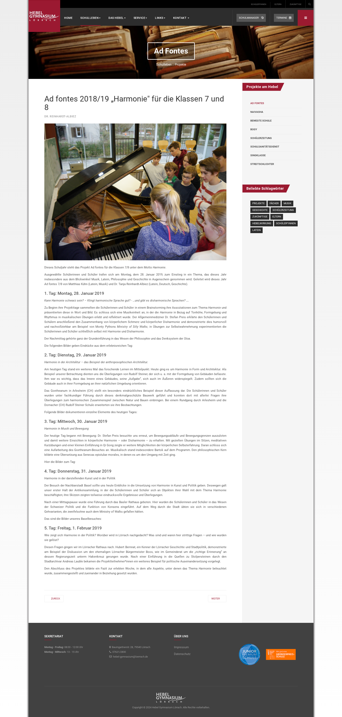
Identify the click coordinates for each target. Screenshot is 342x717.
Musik (287, 203)
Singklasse (258, 155)
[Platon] (44, 16)
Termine (281, 17)
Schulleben (89, 17)
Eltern (278, 4)
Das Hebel (116, 17)
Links (159, 17)
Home (68, 17)
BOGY (253, 129)
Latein (256, 230)
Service (139, 17)
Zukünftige (295, 4)
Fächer (274, 203)
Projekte (258, 203)
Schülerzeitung (261, 138)
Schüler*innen (258, 4)
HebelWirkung (261, 223)
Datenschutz (182, 654)
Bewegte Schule (261, 120)
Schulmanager (249, 17)
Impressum (181, 647)
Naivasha (256, 111)
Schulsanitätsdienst (264, 146)
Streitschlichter (262, 164)
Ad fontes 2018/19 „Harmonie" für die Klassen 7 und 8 (134, 103)
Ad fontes (257, 103)
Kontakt (180, 17)
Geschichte (260, 210)
